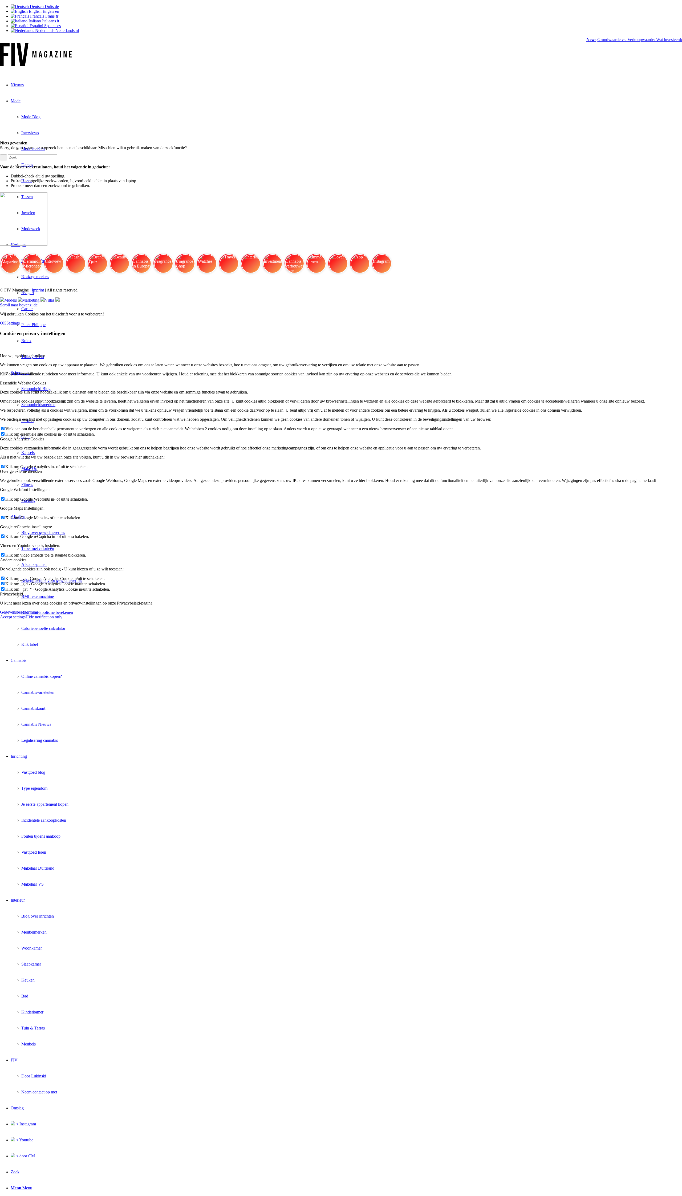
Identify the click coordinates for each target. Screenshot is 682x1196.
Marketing (30, 300)
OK (3, 323)
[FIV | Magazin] (36, 64)
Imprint (38, 290)
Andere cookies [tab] (13, 560)
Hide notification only (44, 617)
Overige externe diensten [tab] (21, 471)
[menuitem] (351, 628)
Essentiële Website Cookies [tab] (23, 383)
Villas (49, 300)
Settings (13, 323)
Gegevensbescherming (19, 612)
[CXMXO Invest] (57, 300)
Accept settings (13, 617)
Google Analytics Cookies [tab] (22, 439)
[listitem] (10, 266)
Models (10, 300)
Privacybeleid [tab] (11, 594)
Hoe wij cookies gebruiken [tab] (22, 356)
